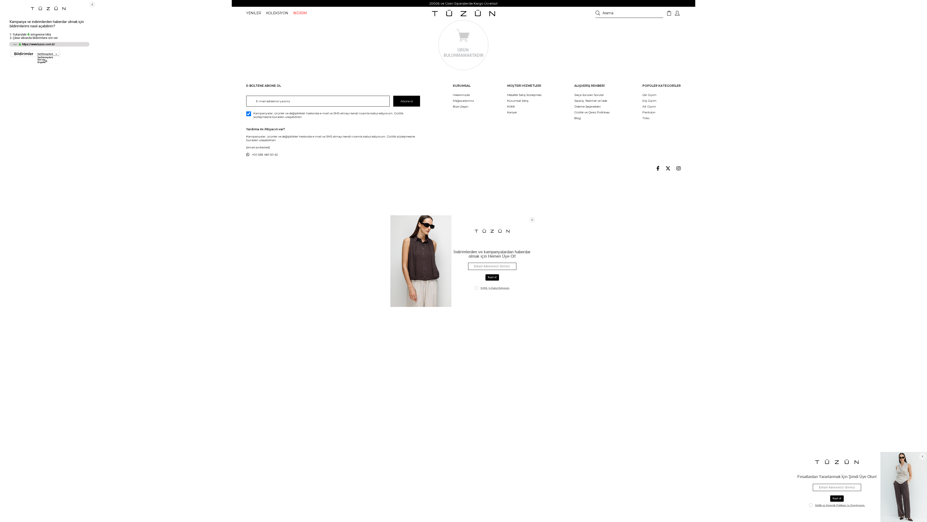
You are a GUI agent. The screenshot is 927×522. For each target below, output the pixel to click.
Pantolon (648, 112)
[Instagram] (678, 168)
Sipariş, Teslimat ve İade (590, 100)
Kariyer (512, 112)
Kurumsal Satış (517, 100)
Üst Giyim (649, 95)
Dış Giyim (649, 100)
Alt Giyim (649, 106)
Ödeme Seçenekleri (587, 106)
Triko (645, 118)
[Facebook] (658, 168)
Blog (577, 118)
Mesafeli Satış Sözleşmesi (524, 95)
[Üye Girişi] (677, 13)
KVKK (511, 106)
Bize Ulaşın (460, 106)
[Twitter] (668, 168)
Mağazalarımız (463, 100)
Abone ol (406, 101)
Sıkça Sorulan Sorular (589, 95)
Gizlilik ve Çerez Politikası (592, 112)
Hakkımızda (461, 95)
